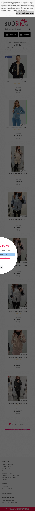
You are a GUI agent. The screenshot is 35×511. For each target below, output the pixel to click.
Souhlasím (30, 13)
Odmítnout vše (21, 13)
